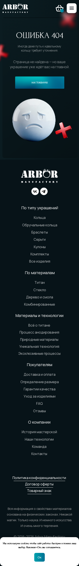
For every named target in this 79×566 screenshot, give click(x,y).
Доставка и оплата (40, 374)
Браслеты (39, 232)
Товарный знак (39, 490)
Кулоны (40, 246)
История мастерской (39, 431)
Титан (39, 282)
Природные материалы (39, 339)
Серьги (40, 239)
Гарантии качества (40, 389)
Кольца (40, 217)
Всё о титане (39, 325)
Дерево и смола (39, 297)
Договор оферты (39, 484)
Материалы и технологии (39, 315)
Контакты (39, 453)
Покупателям (39, 364)
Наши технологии (39, 439)
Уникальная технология (39, 346)
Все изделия (39, 261)
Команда (39, 446)
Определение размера (39, 381)
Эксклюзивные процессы (39, 353)
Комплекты (40, 254)
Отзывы (39, 410)
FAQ (39, 403)
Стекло (39, 289)
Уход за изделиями (40, 396)
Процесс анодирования (39, 332)
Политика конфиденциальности (39, 477)
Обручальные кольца (39, 225)
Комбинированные (39, 304)
